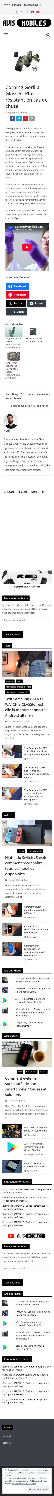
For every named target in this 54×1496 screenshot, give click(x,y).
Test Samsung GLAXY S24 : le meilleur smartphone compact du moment (36, 772)
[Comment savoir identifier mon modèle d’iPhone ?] (12, 912)
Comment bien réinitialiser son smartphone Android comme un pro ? (34, 950)
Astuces (21, 851)
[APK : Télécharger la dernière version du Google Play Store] (12, 1149)
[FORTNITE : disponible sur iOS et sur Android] (12, 1131)
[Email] (32, 119)
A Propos (7, 1436)
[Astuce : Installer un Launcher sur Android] (12, 1167)
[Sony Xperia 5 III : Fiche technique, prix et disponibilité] (13, 332)
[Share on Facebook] (13, 119)
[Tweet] (19, 119)
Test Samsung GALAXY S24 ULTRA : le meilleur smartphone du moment (36, 751)
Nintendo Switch (35, 851)
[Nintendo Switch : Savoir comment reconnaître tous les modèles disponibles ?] (27, 833)
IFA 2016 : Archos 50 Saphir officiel (34, 340)
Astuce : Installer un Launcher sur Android (35, 1165)
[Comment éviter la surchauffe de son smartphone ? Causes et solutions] (27, 1054)
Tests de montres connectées (18, 687)
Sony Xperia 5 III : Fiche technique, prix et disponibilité (13, 343)
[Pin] (26, 119)
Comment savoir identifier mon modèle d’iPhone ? (35, 910)
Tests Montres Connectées (17, 692)
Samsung (9, 681)
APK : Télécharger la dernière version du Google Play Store (34, 1146)
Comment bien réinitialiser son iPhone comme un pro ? (36, 929)
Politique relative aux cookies (24, 1483)
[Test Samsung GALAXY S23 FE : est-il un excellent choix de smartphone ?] (12, 797)
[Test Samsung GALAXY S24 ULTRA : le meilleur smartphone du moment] (12, 753)
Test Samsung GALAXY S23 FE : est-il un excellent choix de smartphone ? (35, 795)
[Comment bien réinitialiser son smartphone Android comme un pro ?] (12, 952)
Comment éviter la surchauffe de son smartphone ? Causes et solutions (25, 1086)
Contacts (7, 1442)
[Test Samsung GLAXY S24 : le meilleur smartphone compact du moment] (12, 774)
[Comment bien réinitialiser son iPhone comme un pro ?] (12, 931)
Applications (31, 1072)
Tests (19, 681)
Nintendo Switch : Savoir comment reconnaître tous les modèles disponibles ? (25, 865)
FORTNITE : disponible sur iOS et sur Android (35, 1129)
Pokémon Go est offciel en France (29, 405)
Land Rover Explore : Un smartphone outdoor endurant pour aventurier (12, 370)
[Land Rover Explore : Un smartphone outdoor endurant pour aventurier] (13, 356)
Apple (20, 1072)
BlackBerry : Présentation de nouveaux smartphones (28, 396)
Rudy (25, 112)
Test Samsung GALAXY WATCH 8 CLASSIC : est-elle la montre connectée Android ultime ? (26, 707)
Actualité (10, 80)
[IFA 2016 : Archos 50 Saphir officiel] (34, 332)
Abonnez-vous (13, 634)
